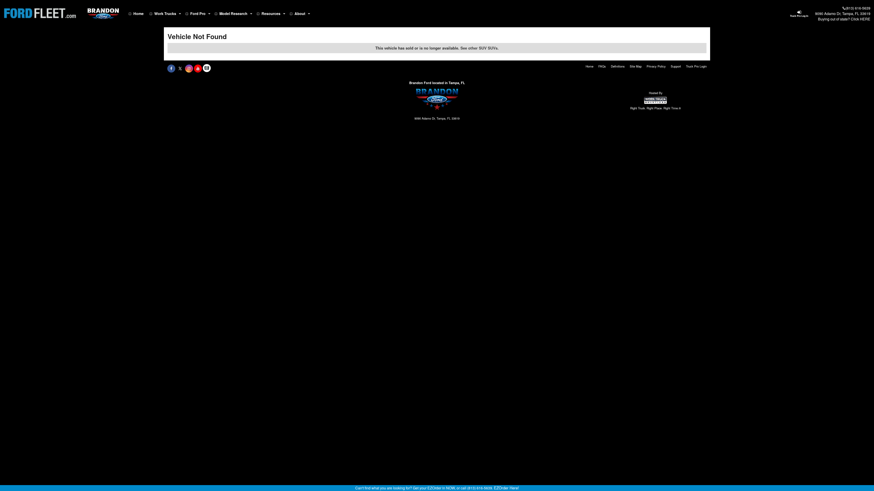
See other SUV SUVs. (479, 48)
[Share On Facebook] (171, 68)
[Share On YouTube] (198, 68)
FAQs (602, 66)
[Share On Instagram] (189, 68)
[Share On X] (180, 68)
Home (138, 13)
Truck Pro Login (696, 66)
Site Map (636, 66)
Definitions (618, 66)
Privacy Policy (656, 66)
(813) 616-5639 (858, 8)
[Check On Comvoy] (207, 68)
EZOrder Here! (506, 488)
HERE (865, 19)
